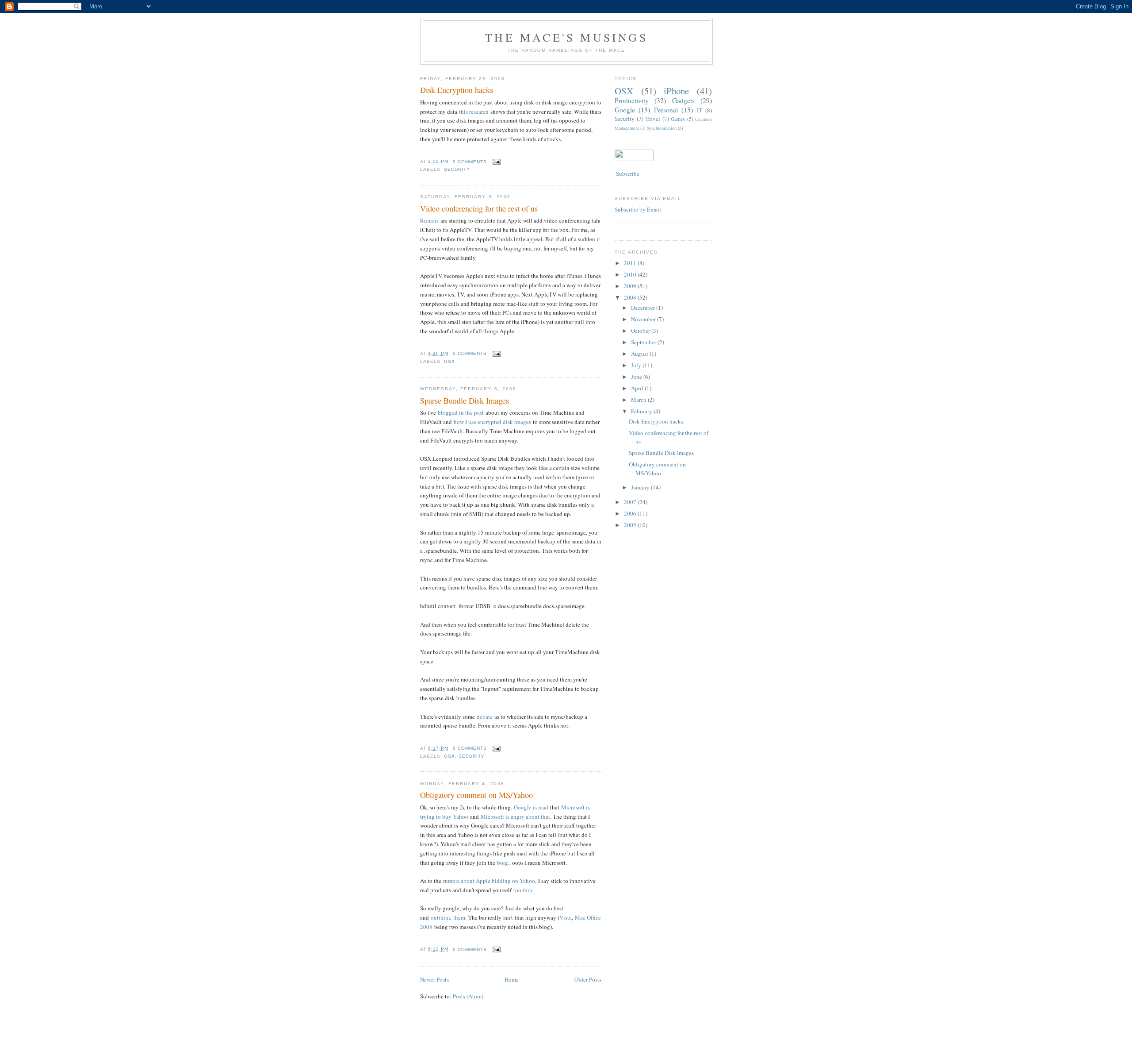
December (643, 308)
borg (502, 863)
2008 (631, 297)
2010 (631, 274)
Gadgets (683, 100)
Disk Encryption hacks (456, 90)
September (644, 342)
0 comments (470, 161)
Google (625, 109)
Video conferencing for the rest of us (479, 208)
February (642, 411)
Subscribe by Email (638, 209)
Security (457, 169)
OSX (449, 361)
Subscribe (627, 173)
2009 (631, 286)
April (638, 388)
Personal (666, 109)
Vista (565, 917)
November (644, 319)
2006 (631, 513)
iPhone (676, 91)
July (636, 365)
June (637, 377)
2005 (631, 525)
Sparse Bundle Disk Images (464, 400)
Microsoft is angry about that (515, 816)
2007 (631, 502)
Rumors (429, 220)
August (640, 354)
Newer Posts (434, 979)
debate (485, 716)
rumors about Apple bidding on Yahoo (489, 881)
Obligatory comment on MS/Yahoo (476, 795)
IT (699, 110)
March (639, 400)
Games (678, 119)
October (641, 331)
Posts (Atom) (468, 996)
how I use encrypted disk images (492, 422)
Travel (652, 119)
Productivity (632, 100)
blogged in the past (461, 412)
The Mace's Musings (566, 37)
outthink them (448, 917)
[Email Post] (495, 161)
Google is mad (531, 807)
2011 (631, 263)
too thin (522, 890)
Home (512, 979)
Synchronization (661, 128)
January (641, 487)
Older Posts (587, 979)
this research (474, 112)
